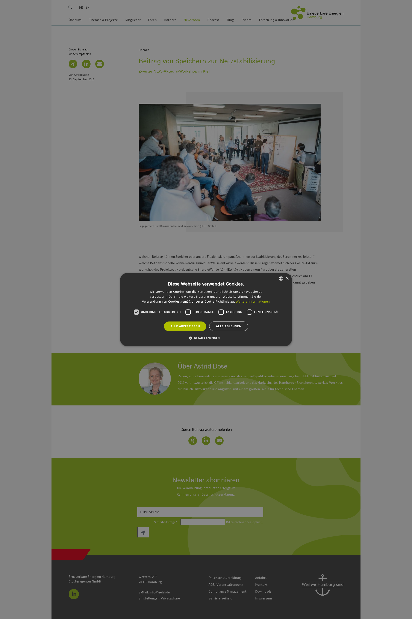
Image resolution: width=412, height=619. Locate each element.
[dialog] (206, 309)
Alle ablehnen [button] (228, 326)
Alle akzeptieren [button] (185, 326)
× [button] (287, 278)
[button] (206, 337)
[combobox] (281, 278)
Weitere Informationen (253, 301)
